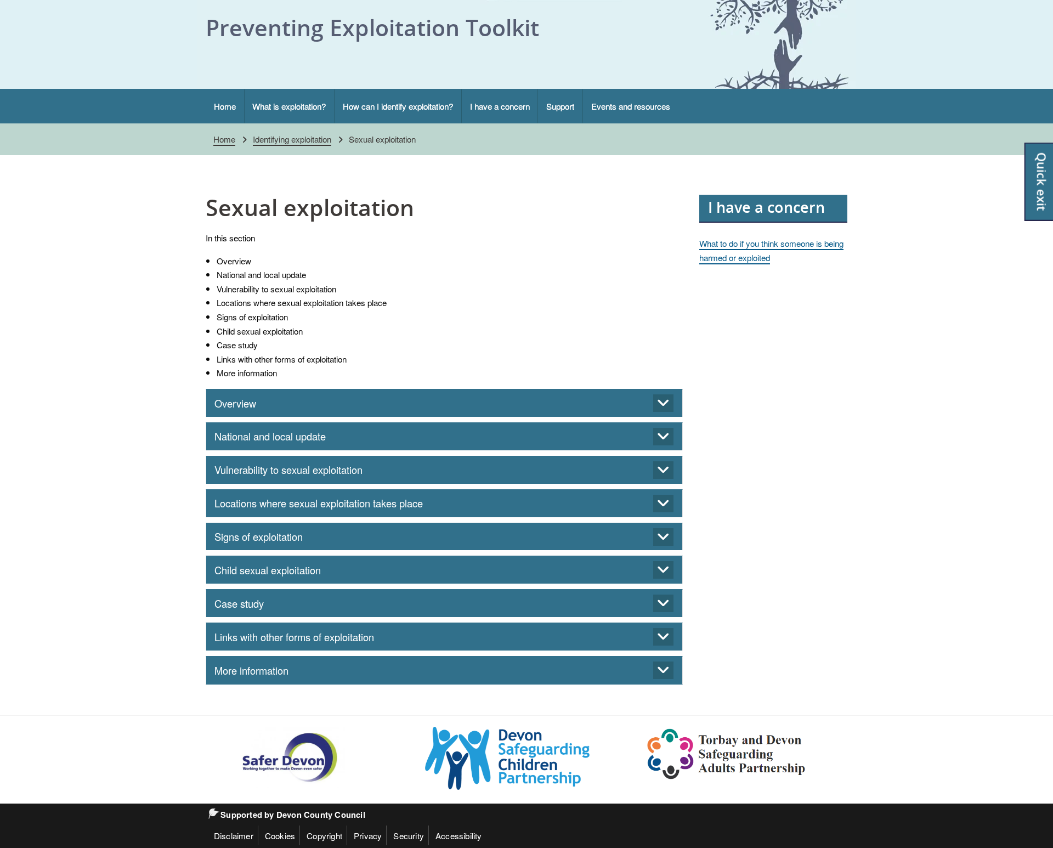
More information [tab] (251, 670)
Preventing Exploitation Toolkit (372, 27)
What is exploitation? (289, 106)
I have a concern (500, 106)
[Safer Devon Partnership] (288, 757)
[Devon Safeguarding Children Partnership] (507, 758)
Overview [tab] (235, 403)
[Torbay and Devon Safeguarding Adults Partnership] (726, 754)
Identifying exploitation (292, 139)
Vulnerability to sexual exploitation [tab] (288, 469)
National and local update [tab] (270, 436)
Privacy (368, 835)
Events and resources (630, 106)
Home (225, 106)
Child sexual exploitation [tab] (267, 570)
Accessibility (458, 835)
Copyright (324, 835)
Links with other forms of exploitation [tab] (294, 637)
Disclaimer (233, 835)
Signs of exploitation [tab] (258, 536)
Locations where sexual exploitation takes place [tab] (318, 503)
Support (560, 106)
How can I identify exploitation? (398, 106)
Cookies (280, 835)
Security (408, 835)
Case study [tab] (239, 603)
